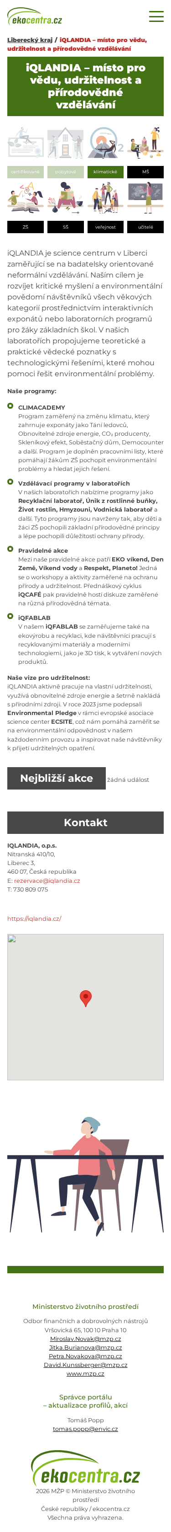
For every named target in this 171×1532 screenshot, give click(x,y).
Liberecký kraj (29, 40)
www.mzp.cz (85, 1373)
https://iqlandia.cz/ (34, 918)
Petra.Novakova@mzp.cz (85, 1356)
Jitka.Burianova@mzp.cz (85, 1347)
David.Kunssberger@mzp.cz (86, 1364)
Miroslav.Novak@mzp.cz (85, 1338)
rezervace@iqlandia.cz (47, 880)
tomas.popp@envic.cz (85, 1428)
